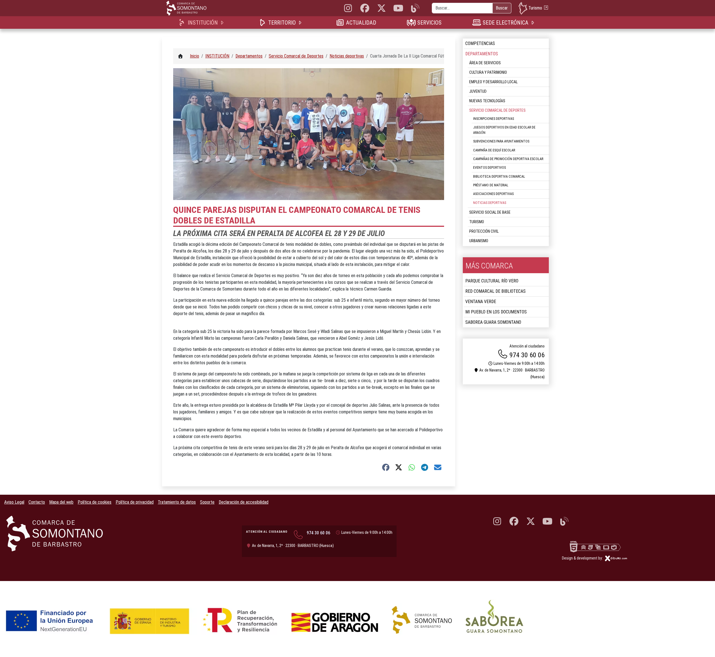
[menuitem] (202, 22)
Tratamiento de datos (177, 502)
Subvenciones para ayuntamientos (501, 141)
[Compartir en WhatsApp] (411, 467)
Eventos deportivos (489, 168)
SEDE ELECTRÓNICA (505, 22)
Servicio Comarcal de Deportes (497, 110)
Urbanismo (478, 241)
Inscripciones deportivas (493, 119)
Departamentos (481, 53)
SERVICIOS (429, 22)
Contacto (36, 502)
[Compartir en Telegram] (424, 467)
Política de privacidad (135, 502)
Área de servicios (485, 63)
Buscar (502, 8)
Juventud (478, 91)
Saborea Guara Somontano (493, 322)
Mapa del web (61, 502)
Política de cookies (94, 502)
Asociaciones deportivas (493, 194)
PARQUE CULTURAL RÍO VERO (491, 281)
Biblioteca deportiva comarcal (499, 176)
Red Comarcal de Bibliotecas (495, 291)
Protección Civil (484, 231)
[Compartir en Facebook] (385, 467)
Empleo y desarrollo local (493, 82)
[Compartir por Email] (437, 467)
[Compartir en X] (398, 467)
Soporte (207, 502)
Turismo (535, 7)
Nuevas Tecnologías (487, 101)
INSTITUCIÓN (203, 22)
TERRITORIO (281, 22)
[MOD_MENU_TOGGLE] (222, 22)
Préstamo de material (490, 185)
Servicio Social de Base (490, 212)
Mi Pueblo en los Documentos (496, 312)
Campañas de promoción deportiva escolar (508, 159)
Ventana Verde (480, 301)
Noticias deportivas (489, 203)
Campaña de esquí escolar (494, 150)
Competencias (480, 43)
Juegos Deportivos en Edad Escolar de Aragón (504, 129)
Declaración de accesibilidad (243, 502)
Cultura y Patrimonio (488, 72)
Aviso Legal (14, 502)
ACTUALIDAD (361, 22)
